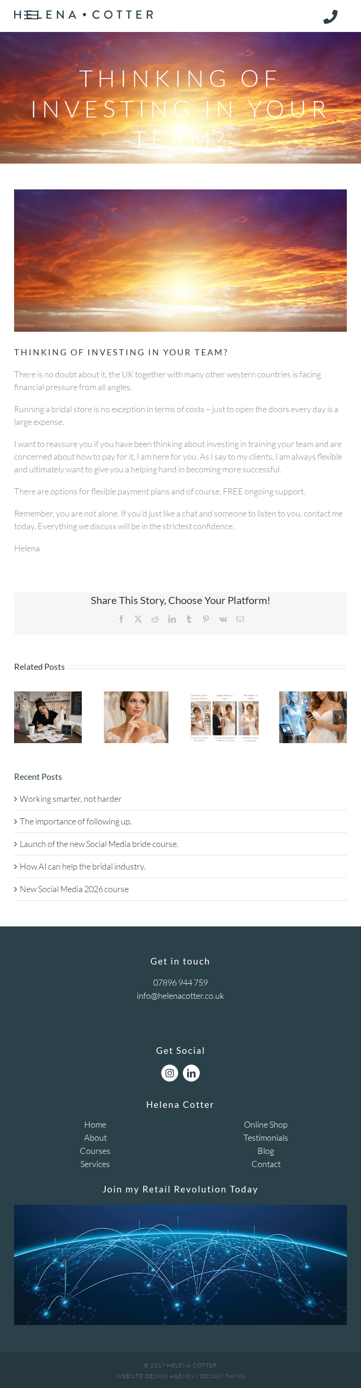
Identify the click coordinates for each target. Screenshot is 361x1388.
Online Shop (266, 1124)
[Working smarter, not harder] (48, 696)
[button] (21, 717)
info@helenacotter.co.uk (180, 995)
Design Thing (222, 1376)
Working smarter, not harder (71, 798)
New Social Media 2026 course (74, 889)
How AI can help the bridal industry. (83, 866)
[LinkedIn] (191, 1073)
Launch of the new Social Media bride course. (99, 844)
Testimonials (265, 1137)
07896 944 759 (180, 982)
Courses (95, 1150)
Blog (266, 1150)
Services (95, 1164)
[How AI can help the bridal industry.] (313, 696)
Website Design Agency (155, 1376)
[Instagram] (169, 1073)
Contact (266, 1164)
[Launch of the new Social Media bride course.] (225, 696)
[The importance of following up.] (136, 696)
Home (95, 1124)
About (95, 1137)
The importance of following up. (76, 821)
